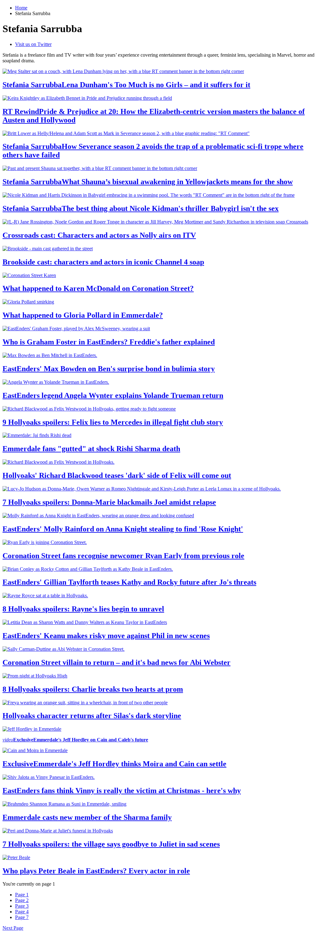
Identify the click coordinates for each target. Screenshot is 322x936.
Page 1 (22, 894)
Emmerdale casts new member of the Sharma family (87, 817)
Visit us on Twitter (33, 44)
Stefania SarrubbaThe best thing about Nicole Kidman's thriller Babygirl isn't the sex (141, 208)
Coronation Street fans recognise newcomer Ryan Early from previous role (123, 556)
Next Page (13, 928)
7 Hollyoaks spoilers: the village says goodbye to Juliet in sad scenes (111, 844)
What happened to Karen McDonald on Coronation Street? (98, 288)
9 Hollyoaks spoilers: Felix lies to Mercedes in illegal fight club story (113, 422)
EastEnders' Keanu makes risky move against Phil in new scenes (106, 636)
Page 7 (22, 917)
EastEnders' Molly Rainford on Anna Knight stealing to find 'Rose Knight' (123, 529)
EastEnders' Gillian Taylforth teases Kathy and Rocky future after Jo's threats (129, 582)
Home (21, 7)
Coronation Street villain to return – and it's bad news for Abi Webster (116, 662)
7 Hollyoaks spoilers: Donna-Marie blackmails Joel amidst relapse (109, 502)
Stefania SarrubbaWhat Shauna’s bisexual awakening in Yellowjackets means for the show (148, 182)
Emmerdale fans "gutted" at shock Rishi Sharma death (91, 449)
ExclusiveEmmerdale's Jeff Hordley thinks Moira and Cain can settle (114, 764)
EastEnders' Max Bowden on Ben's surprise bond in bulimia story (109, 369)
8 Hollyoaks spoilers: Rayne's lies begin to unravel (83, 609)
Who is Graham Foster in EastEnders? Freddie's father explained (109, 342)
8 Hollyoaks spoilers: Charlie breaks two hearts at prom (93, 689)
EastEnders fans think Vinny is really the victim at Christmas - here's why (122, 790)
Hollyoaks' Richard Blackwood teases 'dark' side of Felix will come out (117, 475)
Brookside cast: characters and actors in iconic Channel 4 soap (103, 262)
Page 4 (22, 911)
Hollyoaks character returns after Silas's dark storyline (92, 716)
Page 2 (22, 900)
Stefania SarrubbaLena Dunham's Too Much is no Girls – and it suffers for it (126, 85)
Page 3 (22, 906)
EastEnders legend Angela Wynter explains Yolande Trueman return (113, 395)
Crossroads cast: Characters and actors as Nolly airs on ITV (99, 235)
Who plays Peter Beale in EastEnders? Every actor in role (96, 871)
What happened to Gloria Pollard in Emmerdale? (83, 315)
